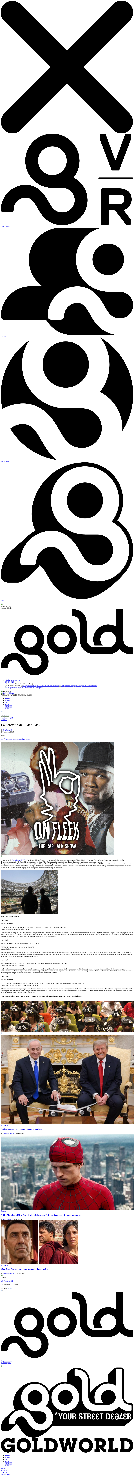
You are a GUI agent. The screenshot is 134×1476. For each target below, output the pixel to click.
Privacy (3, 1468)
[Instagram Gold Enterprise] (78, 686)
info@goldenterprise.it (12, 680)
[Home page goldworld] (7, 693)
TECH (7, 704)
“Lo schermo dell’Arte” (20, 860)
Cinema (3, 1211)
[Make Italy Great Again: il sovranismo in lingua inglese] (39, 1263)
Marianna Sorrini (8, 1133)
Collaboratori (7, 730)
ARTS (7, 702)
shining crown (5, 1474)
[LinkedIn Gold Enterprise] (24, 688)
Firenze (6, 739)
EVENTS (8, 708)
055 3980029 (9, 682)
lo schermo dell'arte (19, 739)
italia (10, 739)
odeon (28, 739)
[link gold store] (2, 716)
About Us (4, 1470)
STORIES (8, 706)
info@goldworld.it (7, 1281)
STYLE (7, 698)
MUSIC (7, 700)
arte (2, 739)
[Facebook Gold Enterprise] (40, 686)
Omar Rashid (7, 1219)
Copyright (4, 1472)
